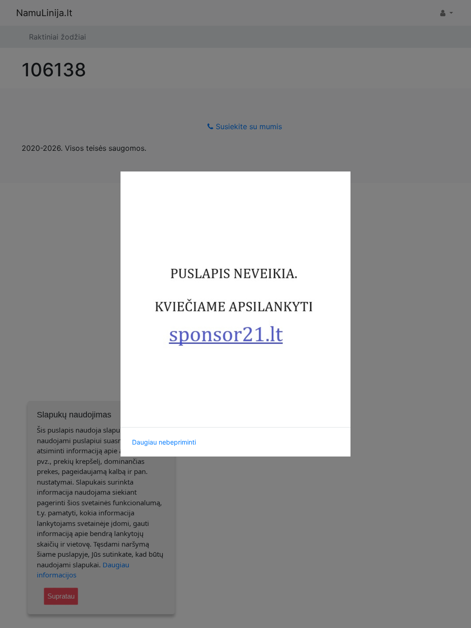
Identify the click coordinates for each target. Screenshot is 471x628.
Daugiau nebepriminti (164, 442)
